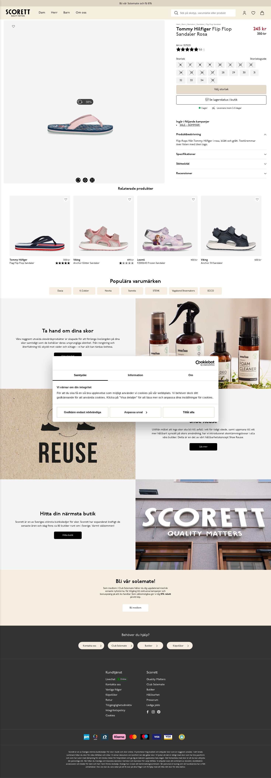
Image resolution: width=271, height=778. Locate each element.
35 (212, 80)
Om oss (81, 12)
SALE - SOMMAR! (190, 125)
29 (233, 72)
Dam (42, 12)
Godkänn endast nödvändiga (82, 412)
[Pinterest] (159, 712)
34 (202, 80)
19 (210, 65)
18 (200, 65)
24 (181, 72)
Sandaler (200, 24)
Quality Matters (156, 679)
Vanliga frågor (114, 689)
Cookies (110, 715)
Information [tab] (135, 375)
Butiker (148, 646)
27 (212, 72)
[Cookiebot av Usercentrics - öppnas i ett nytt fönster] (198, 363)
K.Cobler (84, 291)
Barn (66, 12)
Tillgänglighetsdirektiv (119, 705)
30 (244, 72)
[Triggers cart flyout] (262, 13)
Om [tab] (190, 375)
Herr (54, 12)
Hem (178, 24)
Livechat (116, 679)
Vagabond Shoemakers (183, 291)
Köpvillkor (178, 646)
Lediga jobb (153, 705)
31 (254, 72)
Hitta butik (67, 535)
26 (202, 72)
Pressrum (152, 700)
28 (223, 72)
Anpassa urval (133, 412)
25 (191, 72)
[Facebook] (148, 712)
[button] (182, 737)
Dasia (60, 291)
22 (240, 65)
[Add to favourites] (13, 26)
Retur (109, 700)
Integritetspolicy (115, 710)
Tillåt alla (188, 412)
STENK (156, 291)
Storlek (180, 59)
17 (190, 65)
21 (230, 65)
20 (220, 65)
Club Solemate (119, 646)
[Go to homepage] (18, 12)
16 (180, 65)
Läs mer (203, 447)
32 (181, 80)
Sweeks (132, 291)
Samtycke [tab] (80, 375)
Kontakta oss (89, 646)
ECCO (211, 291)
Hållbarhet (153, 695)
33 (191, 80)
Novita (108, 291)
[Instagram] (153, 712)
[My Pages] (244, 13)
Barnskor (191, 24)
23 (251, 65)
